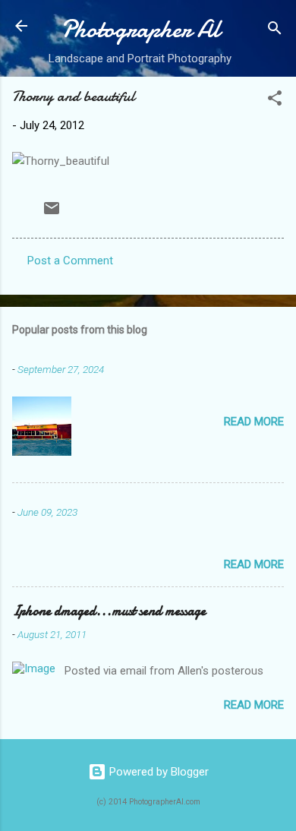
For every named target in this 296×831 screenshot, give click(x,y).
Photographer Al (140, 29)
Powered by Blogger (157, 772)
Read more (254, 421)
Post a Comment (70, 260)
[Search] (275, 31)
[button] (275, 100)
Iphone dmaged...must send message (109, 611)
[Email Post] (52, 213)
